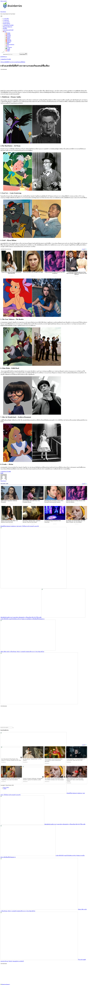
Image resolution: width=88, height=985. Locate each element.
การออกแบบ (6, 20)
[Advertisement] (39, 80)
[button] (3, 52)
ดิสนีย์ (2, 473)
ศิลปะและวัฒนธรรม (7, 26)
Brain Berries (3, 11)
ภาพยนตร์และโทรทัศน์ (8, 25)
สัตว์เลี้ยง (5, 28)
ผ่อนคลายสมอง (6, 23)
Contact (4, 788)
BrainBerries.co (4, 56)
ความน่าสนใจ (6, 21)
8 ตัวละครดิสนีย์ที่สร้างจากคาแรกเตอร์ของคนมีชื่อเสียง (13, 62)
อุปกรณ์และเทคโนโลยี (8, 30)
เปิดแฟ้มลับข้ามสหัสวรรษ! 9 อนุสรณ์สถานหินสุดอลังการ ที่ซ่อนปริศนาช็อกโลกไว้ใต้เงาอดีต (21, 617)
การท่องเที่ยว (6, 18)
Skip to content (4, 1)
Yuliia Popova (3, 480)
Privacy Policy (6, 787)
